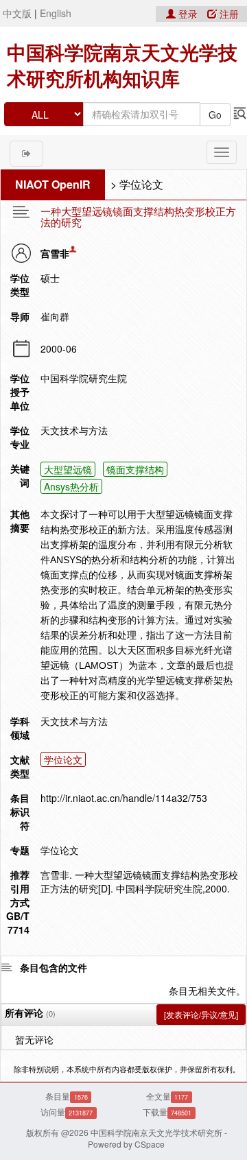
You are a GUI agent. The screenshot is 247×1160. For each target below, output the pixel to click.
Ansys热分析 (71, 486)
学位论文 (141, 184)
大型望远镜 (68, 469)
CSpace (149, 1144)
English (55, 13)
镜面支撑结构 (135, 469)
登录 (188, 14)
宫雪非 (54, 253)
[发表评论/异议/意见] (201, 1014)
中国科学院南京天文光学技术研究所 (156, 1132)
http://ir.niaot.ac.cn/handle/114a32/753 (123, 798)
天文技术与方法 (74, 721)
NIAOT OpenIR (53, 184)
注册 (228, 14)
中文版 (17, 13)
